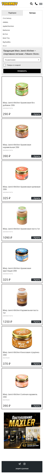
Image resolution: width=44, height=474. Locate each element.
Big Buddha (6, 42)
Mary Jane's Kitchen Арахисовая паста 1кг (21, 228)
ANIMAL (5, 22)
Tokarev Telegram (19, 463)
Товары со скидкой (14, 65)
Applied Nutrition (8, 26)
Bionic (5, 46)
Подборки (12, 13)
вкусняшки (6, 358)
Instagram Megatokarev (24, 463)
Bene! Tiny (6, 38)
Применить (22, 71)
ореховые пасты (8, 108)
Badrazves (6, 30)
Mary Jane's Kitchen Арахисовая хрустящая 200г (17, 269)
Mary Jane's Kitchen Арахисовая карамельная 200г (17, 145)
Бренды (32, 13)
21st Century (7, 18)
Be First (5, 34)
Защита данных (22, 469)
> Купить (36, 114)
